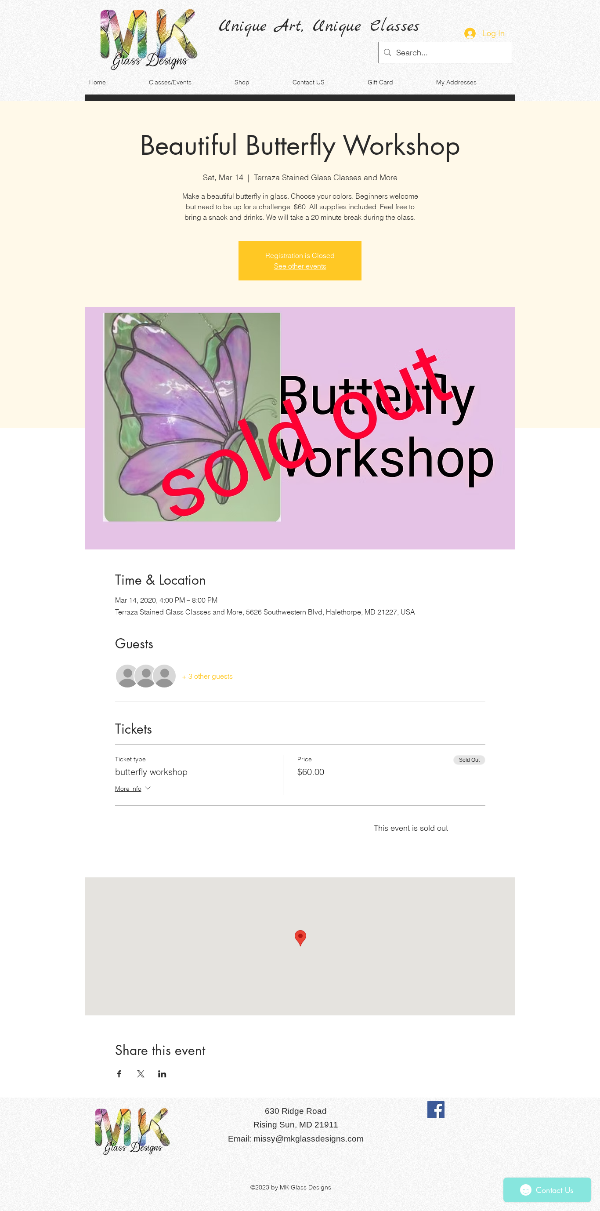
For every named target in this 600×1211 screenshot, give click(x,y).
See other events (300, 266)
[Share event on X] (141, 1073)
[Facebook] (436, 1109)
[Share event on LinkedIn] (162, 1073)
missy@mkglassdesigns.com (308, 1138)
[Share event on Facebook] (119, 1073)
